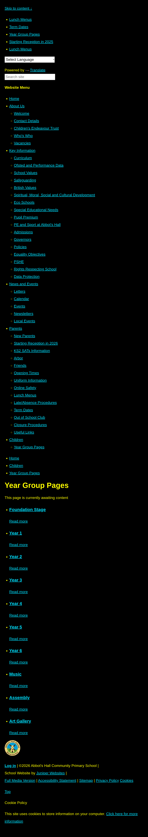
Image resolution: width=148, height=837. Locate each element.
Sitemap (86, 780)
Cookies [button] (126, 780)
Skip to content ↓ (18, 8)
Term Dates (18, 27)
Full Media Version (20, 780)
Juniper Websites (50, 773)
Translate (37, 70)
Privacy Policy (107, 780)
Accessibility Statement (57, 780)
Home (14, 458)
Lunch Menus (20, 19)
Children (16, 466)
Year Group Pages (24, 34)
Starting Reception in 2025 (31, 42)
